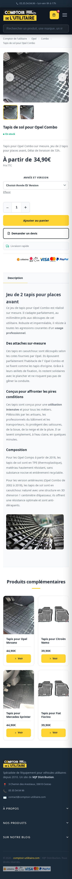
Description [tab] (15, 278)
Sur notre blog (16, 837)
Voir (20, 658)
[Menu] (64, 15)
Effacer (7, 192)
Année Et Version (36, 177)
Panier (58, 12)
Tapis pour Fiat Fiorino (51, 715)
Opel (33, 38)
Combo (45, 38)
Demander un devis (24, 233)
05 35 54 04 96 (13, 791)
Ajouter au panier (36, 220)
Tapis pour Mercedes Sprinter (18, 715)
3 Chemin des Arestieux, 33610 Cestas (27, 784)
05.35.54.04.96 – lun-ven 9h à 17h (37, 3)
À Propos (11, 808)
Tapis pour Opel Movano (16, 640)
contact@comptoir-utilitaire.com (24, 797)
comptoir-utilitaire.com (26, 858)
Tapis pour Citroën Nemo (53, 640)
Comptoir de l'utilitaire (15, 38)
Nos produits (14, 823)
